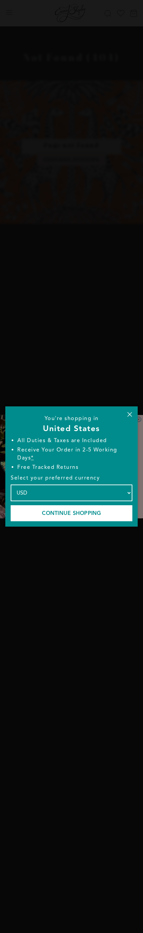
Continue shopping (71, 513)
